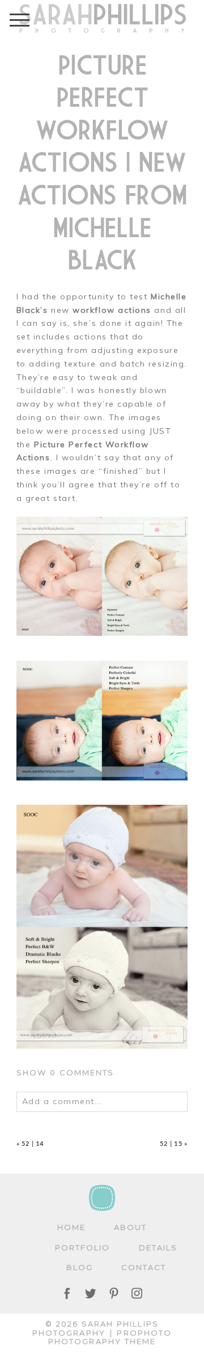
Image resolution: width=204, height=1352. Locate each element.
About (130, 1227)
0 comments (65, 1072)
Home (71, 1227)
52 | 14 (33, 1143)
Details (158, 1247)
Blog (79, 1267)
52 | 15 (171, 1143)
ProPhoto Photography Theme (110, 1337)
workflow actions (112, 310)
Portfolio (82, 1247)
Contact (144, 1267)
